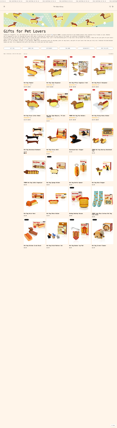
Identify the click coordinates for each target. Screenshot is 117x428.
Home (4, 53)
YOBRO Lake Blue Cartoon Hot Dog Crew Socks (102, 214)
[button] (110, 6)
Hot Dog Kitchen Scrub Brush (32, 245)
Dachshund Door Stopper (76, 149)
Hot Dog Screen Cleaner (99, 245)
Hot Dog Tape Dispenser (53, 82)
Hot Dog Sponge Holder (53, 182)
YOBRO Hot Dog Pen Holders (77, 115)
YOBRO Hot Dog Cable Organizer (33, 182)
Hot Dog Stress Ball (52, 149)
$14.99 (70, 184)
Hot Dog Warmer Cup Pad (76, 245)
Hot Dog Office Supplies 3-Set (78, 82)
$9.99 (70, 247)
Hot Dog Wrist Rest (29, 213)
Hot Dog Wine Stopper (98, 182)
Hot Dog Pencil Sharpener (99, 82)
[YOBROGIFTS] (58, 6)
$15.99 (70, 151)
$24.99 (70, 215)
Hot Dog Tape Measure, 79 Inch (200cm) (55, 116)
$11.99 (47, 153)
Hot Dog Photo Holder (52, 213)
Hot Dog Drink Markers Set (54, 245)
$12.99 (47, 120)
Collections (9, 53)
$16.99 (47, 184)
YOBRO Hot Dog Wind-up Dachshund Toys (102, 150)
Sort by (25, 53)
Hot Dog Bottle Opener (76, 182)
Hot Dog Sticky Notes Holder (100, 115)
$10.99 (25, 151)
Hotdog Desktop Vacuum (76, 213)
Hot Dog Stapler (28, 82)
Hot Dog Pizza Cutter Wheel (32, 115)
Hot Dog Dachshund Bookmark (32, 149)
